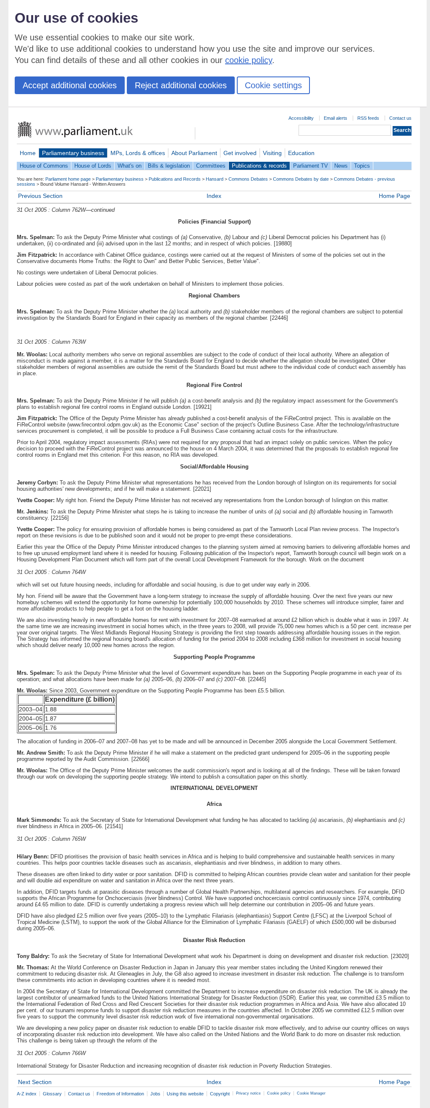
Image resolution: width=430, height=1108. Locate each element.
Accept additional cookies (70, 85)
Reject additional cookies (181, 85)
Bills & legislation (169, 166)
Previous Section (40, 195)
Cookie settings (273, 85)
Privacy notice (248, 1093)
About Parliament (194, 153)
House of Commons (44, 166)
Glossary (52, 1093)
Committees (210, 166)
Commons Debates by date (301, 179)
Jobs (155, 1093)
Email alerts (335, 118)
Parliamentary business (73, 153)
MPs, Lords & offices (137, 153)
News (341, 166)
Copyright (220, 1093)
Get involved (240, 153)
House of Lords (92, 166)
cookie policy (248, 60)
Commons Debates (248, 179)
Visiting (272, 153)
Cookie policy (279, 1093)
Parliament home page (68, 179)
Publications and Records (175, 179)
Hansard (214, 179)
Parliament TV (310, 166)
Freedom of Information (120, 1093)
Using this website (185, 1093)
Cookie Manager (311, 1093)
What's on (130, 166)
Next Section (35, 1082)
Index (214, 195)
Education (301, 153)
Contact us (400, 118)
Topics (362, 166)
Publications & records (259, 166)
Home (28, 153)
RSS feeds (368, 118)
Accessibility (301, 118)
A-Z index (27, 1093)
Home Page (394, 195)
